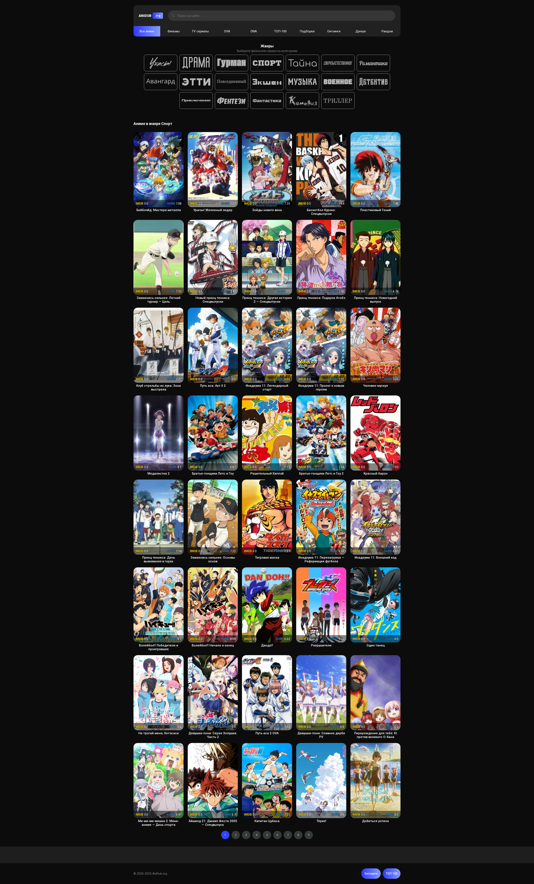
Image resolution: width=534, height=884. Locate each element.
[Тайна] (302, 63)
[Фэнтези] (231, 100)
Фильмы (174, 31)
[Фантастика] (267, 100)
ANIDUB (149, 16)
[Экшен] (267, 81)
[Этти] (196, 81)
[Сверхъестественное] (338, 63)
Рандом (387, 31)
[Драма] (196, 63)
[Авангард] (160, 81)
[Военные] (338, 81)
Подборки (307, 31)
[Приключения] (196, 100)
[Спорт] (267, 63)
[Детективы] (373, 81)
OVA (227, 31)
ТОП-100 (280, 31)
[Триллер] (338, 100)
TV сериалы (200, 31)
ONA (254, 31)
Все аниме (147, 31)
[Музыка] (302, 81)
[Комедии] (302, 100)
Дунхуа (360, 31)
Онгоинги (333, 31)
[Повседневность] (231, 81)
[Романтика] (373, 63)
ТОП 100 (391, 873)
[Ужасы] (160, 63)
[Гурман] (231, 63)
